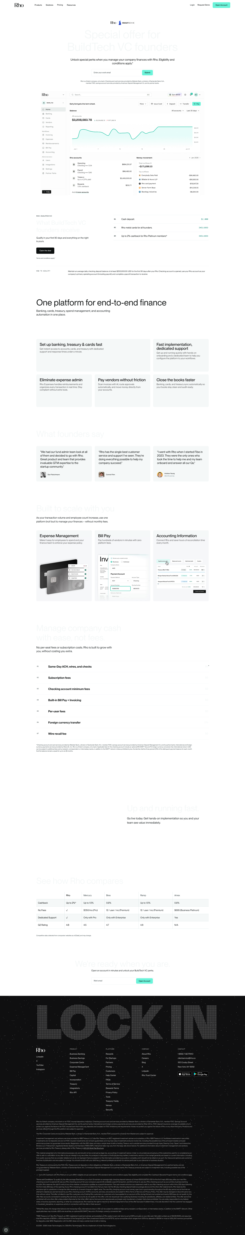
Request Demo (204, 5)
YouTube (40, 1065)
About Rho (146, 1054)
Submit (147, 73)
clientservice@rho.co (187, 1058)
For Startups (111, 1058)
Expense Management (79, 1067)
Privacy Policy (111, 1092)
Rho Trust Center (149, 1075)
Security (109, 1110)
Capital (73, 1075)
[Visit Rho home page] (19, 5)
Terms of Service (113, 1084)
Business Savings (77, 1058)
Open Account (221, 5)
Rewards (109, 1054)
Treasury (73, 1084)
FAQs (108, 1080)
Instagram (40, 1069)
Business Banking (77, 1054)
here (190, 1175)
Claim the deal (45, 251)
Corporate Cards (77, 1062)
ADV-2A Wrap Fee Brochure (93, 1148)
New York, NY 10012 (186, 1067)
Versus (109, 1105)
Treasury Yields (112, 1101)
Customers (110, 1071)
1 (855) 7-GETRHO (185, 1054)
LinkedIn (39, 1057)
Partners (109, 1062)
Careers (145, 1058)
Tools (108, 1097)
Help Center (111, 1075)
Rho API (73, 1092)
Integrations (75, 1088)
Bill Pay (73, 1071)
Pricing (60, 5)
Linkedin (145, 1071)
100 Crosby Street (185, 1062)
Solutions (49, 5)
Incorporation (75, 1080)
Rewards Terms (112, 1088)
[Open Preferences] (5, 1230)
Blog (144, 1062)
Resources (71, 5)
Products (38, 5)
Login (192, 5)
